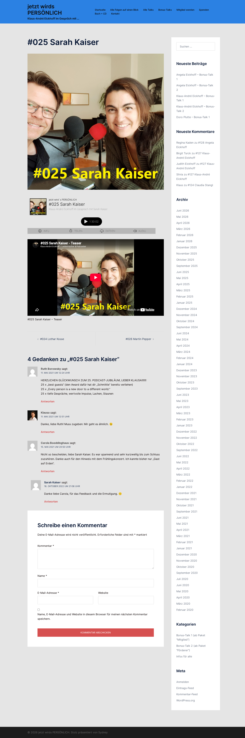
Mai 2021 (182, 523)
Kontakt (115, 13)
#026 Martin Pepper (138, 339)
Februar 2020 (184, 609)
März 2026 (183, 229)
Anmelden (182, 682)
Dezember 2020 (186, 554)
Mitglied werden (185, 9)
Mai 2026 (182, 216)
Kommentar (46, 545)
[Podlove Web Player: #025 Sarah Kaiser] (92, 215)
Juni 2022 (182, 456)
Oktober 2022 (185, 444)
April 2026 (183, 223)
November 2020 (186, 560)
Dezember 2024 (186, 308)
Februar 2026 (184, 235)
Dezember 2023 (186, 370)
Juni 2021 (182, 517)
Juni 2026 (182, 210)
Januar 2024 (184, 364)
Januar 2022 (184, 487)
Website (103, 592)
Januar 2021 (184, 548)
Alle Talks (148, 9)
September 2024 (187, 327)
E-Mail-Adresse (48, 592)
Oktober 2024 (185, 321)
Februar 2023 (184, 419)
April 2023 (183, 407)
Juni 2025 (182, 272)
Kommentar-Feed (187, 694)
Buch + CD (100, 13)
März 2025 (183, 290)
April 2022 (183, 468)
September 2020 (187, 572)
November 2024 (186, 315)
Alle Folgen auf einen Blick (124, 9)
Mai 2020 (182, 591)
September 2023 (187, 388)
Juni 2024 (182, 333)
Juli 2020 (182, 579)
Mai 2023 (182, 401)
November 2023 (186, 376)
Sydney (103, 732)
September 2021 (186, 511)
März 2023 (183, 413)
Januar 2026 (184, 241)
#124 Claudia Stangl (200, 185)
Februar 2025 (184, 296)
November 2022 (186, 437)
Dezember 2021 (186, 493)
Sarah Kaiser (52, 482)
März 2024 (183, 351)
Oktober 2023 (185, 382)
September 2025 (187, 265)
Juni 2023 (182, 394)
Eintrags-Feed (185, 688)
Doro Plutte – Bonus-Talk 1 (193, 117)
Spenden (204, 9)
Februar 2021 (184, 542)
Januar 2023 (184, 425)
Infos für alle (184, 656)
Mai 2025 (182, 278)
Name (42, 575)
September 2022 (187, 450)
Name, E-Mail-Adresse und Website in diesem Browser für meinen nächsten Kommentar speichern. (93, 616)
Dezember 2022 (186, 431)
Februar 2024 (184, 358)
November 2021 (186, 499)
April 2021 (182, 529)
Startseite (100, 9)
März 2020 (183, 603)
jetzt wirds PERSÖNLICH (45, 9)
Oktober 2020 (185, 566)
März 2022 (183, 474)
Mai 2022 (182, 462)
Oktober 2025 (185, 259)
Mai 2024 (182, 339)
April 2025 (183, 284)
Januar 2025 (184, 302)
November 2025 (186, 253)
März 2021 (183, 536)
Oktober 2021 (185, 505)
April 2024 (183, 345)
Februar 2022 (184, 480)
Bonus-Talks (165, 9)
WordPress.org (185, 700)
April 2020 (183, 597)
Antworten (47, 401)
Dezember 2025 (186, 247)
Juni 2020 (182, 585)
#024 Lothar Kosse (52, 339)
